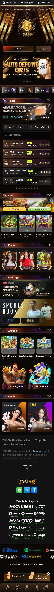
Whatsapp (11, 2)
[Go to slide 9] (28, 188)
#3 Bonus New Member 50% (17, 10)
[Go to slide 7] (25, 188)
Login (43, 48)
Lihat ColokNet (41, 117)
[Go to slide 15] (37, 188)
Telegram (28, 2)
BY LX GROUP (41, 294)
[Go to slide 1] (23, 81)
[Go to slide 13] (34, 188)
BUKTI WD (46, 2)
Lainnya (48, 100)
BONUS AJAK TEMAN (39, 10)
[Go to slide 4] (29, 81)
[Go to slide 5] (30, 81)
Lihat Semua (27, 466)
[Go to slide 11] (31, 188)
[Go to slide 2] (24, 81)
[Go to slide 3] (27, 81)
